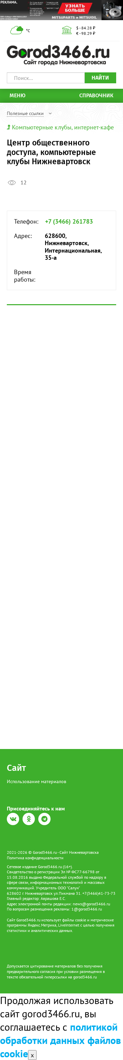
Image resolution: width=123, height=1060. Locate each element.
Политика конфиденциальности (35, 857)
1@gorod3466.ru (86, 908)
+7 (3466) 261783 (69, 221)
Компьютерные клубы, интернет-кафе (63, 127)
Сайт (16, 768)
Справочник (96, 95)
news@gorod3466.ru (91, 903)
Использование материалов (36, 781)
